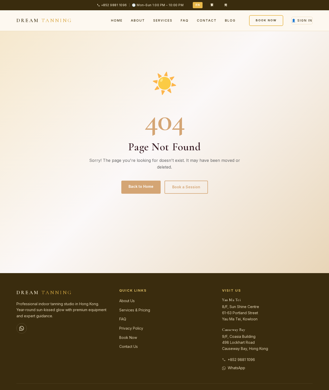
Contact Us (128, 346)
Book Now (266, 20)
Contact (207, 20)
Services (162, 20)
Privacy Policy (131, 328)
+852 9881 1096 (241, 359)
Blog (230, 20)
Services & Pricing (134, 310)
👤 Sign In (302, 20)
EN (198, 5)
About (138, 20)
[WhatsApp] (21, 328)
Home (117, 20)
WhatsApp (236, 368)
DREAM (44, 20)
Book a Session (186, 187)
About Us (127, 301)
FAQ (185, 20)
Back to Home (141, 186)
